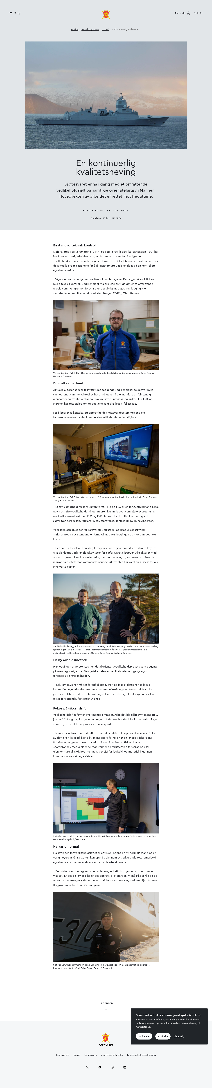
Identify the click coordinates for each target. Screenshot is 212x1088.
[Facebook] (100, 1067)
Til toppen (106, 1003)
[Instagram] (112, 1067)
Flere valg (179, 1036)
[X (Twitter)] (87, 1067)
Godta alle (144, 1036)
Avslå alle (163, 1036)
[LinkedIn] (124, 1067)
